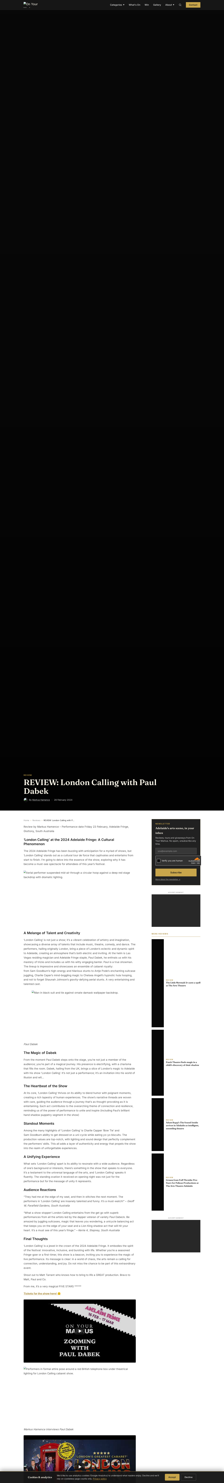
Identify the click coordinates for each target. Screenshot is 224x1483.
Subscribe (176, 872)
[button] (80, 1331)
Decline (189, 1477)
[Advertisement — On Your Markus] (176, 910)
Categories (117, 4)
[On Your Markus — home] (32, 5)
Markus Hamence (41, 800)
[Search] (180, 4)
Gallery (157, 4)
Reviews (36, 820)
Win (147, 4)
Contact (193, 5)
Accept (172, 1477)
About (169, 4)
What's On (134, 4)
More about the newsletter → (167, 879)
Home (26, 820)
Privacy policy (100, 1479)
